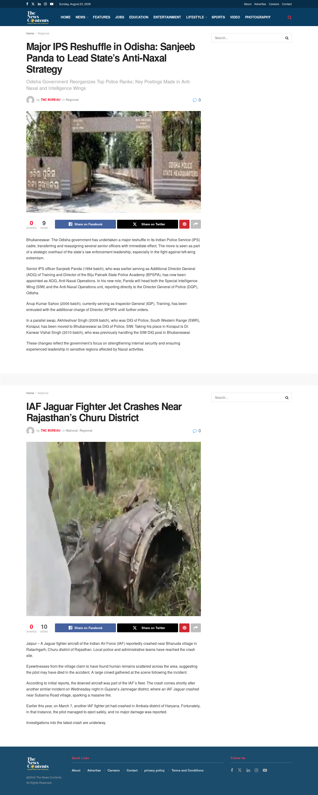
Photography (258, 17)
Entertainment (167, 17)
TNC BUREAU (50, 99)
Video (235, 17)
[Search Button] (287, 37)
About (247, 4)
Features (101, 17)
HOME (66, 17)
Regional (43, 33)
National (43, 393)
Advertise (260, 4)
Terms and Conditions (187, 770)
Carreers (114, 770)
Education (138, 17)
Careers (274, 4)
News (80, 17)
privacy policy (154, 770)
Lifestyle (195, 17)
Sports (218, 17)
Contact (287, 4)
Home (30, 33)
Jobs (119, 17)
